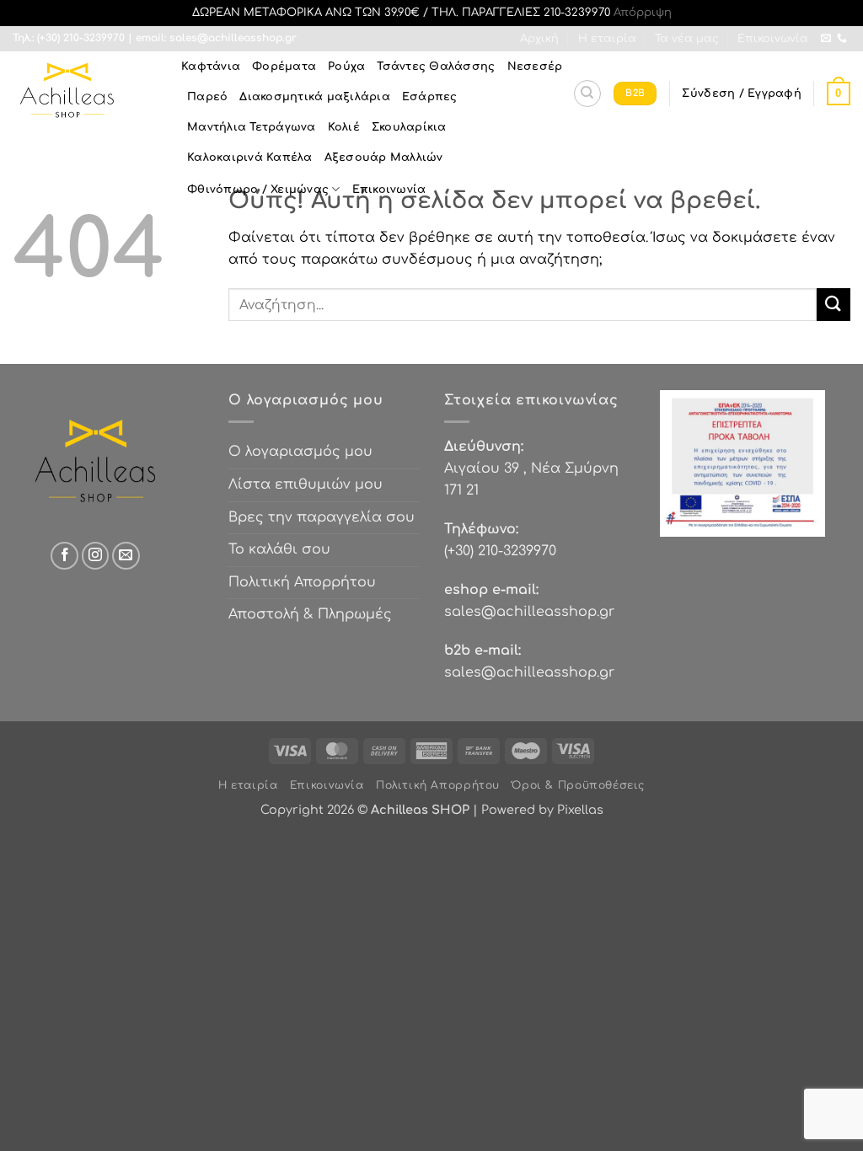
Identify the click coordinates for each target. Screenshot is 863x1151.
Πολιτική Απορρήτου (302, 582)
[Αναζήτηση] (587, 93)
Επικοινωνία (772, 39)
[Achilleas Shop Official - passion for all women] (84, 93)
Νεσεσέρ (535, 66)
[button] (741, 93)
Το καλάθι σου (279, 549)
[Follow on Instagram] (96, 556)
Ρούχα (346, 66)
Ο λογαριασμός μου (300, 451)
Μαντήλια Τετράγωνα (251, 127)
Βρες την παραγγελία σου (321, 517)
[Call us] (842, 39)
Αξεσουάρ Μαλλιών (383, 157)
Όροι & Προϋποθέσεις (578, 785)
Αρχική (539, 39)
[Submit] (833, 304)
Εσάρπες (430, 97)
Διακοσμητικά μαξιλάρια (314, 97)
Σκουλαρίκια (409, 127)
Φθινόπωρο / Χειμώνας (258, 189)
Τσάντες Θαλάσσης (436, 66)
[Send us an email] (826, 39)
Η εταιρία (607, 39)
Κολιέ (344, 127)
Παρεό (207, 97)
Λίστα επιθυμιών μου (305, 484)
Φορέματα (284, 66)
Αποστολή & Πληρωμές (310, 614)
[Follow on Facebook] (64, 556)
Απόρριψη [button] (643, 13)
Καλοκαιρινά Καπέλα (250, 157)
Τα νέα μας (687, 39)
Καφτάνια (210, 66)
